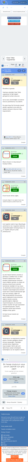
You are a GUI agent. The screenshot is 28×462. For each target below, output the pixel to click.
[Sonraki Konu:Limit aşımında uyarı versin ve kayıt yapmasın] (24, 58)
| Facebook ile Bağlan (14, 17)
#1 (24, 74)
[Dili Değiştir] (25, 408)
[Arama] (7, 7)
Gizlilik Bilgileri (6, 439)
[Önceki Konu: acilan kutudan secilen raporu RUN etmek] (3, 58)
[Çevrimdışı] (4, 79)
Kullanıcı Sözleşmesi (8, 437)
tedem (13, 429)
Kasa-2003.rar (9, 137)
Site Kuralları (6, 435)
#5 (24, 261)
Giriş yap (16, 382)
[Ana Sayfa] (3, 7)
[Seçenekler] (19, 70)
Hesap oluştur (11, 396)
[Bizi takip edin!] (25, 7)
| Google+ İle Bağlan (14, 23)
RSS (4, 443)
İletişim (5, 445)
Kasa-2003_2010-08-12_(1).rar (13, 169)
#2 (24, 148)
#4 (24, 210)
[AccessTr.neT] (4, 2)
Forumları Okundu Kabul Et (10, 441)
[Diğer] (11, 7)
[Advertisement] (14, 41)
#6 (24, 324)
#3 (24, 181)
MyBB (10, 426)
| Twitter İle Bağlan (15, 20)
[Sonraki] (7, 66)
